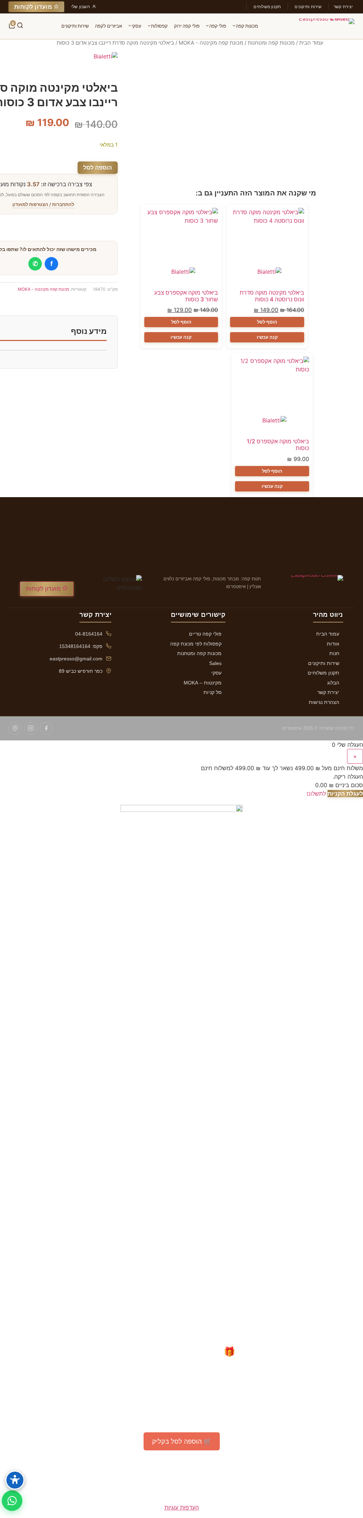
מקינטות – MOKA (203, 682)
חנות (334, 653)
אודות (333, 643)
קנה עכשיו (267, 337)
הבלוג (333, 682)
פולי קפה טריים (205, 633)
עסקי (136, 26)
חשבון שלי (80, 6)
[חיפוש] (20, 26)
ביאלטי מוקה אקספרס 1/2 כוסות (278, 444)
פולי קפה (217, 26)
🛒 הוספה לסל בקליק (181, 1441)
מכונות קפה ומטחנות (271, 43)
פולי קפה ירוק (187, 26)
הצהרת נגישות (324, 702)
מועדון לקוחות (34, 6)
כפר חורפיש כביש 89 (80, 671)
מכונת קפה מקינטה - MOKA (211, 43)
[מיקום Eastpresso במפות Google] (15, 728)
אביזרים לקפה (108, 26)
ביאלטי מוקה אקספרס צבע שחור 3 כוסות (186, 296)
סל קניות (212, 692)
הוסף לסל (267, 322)
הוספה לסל (97, 167)
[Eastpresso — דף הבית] (325, 26)
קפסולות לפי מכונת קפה (196, 643)
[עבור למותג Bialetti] (267, 275)
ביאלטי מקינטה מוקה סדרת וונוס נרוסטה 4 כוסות (272, 296)
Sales (215, 663)
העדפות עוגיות (181, 1507)
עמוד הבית (311, 43)
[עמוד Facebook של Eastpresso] (46, 728)
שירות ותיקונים (308, 6)
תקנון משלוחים (267, 6)
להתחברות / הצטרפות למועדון (43, 204)
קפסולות (159, 26)
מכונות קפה (247, 26)
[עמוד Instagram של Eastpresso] (30, 728)
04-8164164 (88, 634)
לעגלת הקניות (345, 793)
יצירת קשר (343, 6)
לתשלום (316, 793)
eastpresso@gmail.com (76, 658)
